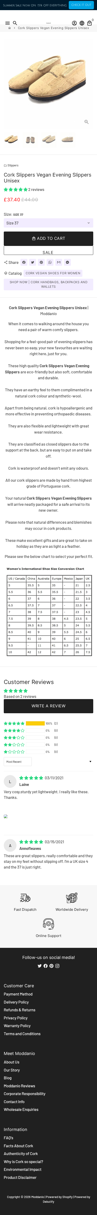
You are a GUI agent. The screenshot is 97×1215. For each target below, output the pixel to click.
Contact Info (14, 1101)
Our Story (12, 1069)
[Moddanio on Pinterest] (51, 965)
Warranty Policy (17, 1025)
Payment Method (18, 993)
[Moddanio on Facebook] (46, 965)
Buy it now (48, 250)
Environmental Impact (22, 1169)
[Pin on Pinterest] (41, 262)
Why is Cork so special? (23, 1161)
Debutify (48, 1201)
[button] (16, 189)
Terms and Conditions (22, 1033)
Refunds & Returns (19, 1009)
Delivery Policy (16, 1002)
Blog (8, 1077)
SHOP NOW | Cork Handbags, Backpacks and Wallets (49, 284)
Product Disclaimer (20, 1177)
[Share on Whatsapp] (50, 262)
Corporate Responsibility (24, 1093)
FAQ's (8, 1137)
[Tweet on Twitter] (32, 262)
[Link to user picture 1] (6, 816)
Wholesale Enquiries (21, 1109)
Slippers (11, 165)
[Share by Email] (58, 262)
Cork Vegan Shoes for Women (53, 273)
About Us (11, 1061)
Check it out (81, 5)
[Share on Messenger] (67, 262)
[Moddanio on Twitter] (40, 965)
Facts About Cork (18, 1145)
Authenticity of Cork (21, 1153)
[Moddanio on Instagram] (57, 965)
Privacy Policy (16, 1017)
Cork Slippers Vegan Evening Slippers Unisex (53, 28)
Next (88, 83)
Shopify (67, 1197)
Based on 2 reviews (20, 696)
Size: (13, 214)
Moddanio (37, 1197)
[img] (31, 777)
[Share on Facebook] (23, 262)
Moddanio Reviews (19, 1085)
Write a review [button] (48, 706)
